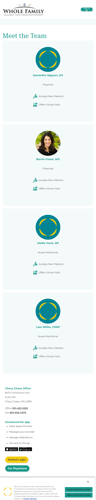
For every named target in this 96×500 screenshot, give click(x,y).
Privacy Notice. (30, 499)
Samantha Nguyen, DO (48, 75)
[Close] (88, 481)
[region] (47, 488)
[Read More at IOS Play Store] (11, 449)
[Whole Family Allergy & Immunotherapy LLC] (23, 9)
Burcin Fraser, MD (48, 159)
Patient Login (17, 459)
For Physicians (17, 468)
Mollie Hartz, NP (48, 243)
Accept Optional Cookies (78, 489)
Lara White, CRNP (48, 327)
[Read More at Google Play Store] (25, 449)
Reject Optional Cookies (78, 495)
